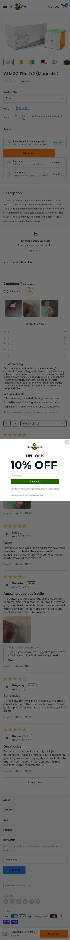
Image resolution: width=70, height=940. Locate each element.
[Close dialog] (67, 442)
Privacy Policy (31, 493)
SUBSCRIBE (35, 481)
